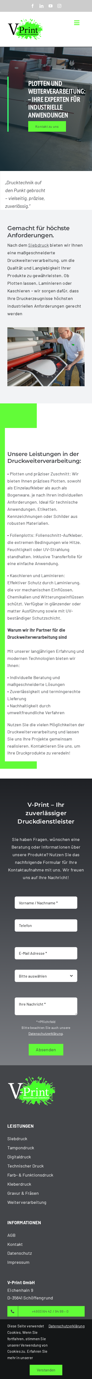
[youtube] (51, 6)
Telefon (22, 912)
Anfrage (23, 963)
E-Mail (22, 940)
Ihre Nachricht (30, 990)
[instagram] (59, 6)
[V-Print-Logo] (25, 19)
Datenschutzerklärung (45, 1033)
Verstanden (46, 1370)
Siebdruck (38, 245)
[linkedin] (41, 6)
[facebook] (33, 6)
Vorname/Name (32, 890)
